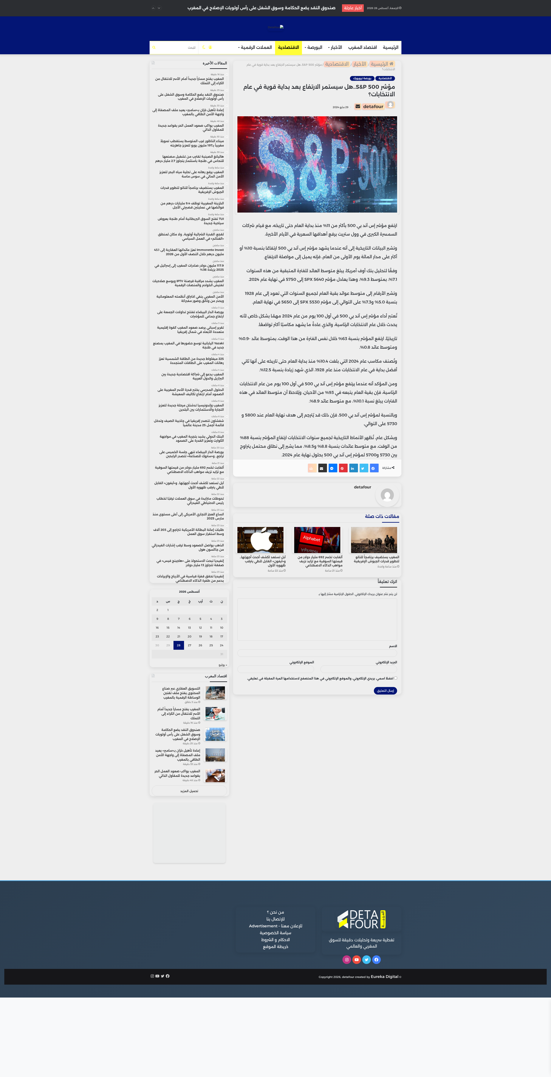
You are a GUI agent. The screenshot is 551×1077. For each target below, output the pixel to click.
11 (211, 627)
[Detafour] (275, 28)
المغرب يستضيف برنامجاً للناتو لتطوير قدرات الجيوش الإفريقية (376, 559)
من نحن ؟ (275, 912)
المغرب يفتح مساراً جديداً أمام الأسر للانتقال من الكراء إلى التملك (178, 713)
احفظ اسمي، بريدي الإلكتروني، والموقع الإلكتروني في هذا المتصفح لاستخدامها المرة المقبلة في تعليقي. (320, 678)
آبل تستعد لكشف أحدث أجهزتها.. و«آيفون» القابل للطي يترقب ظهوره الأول (263, 561)
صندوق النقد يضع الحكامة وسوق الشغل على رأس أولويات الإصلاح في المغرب (177, 734)
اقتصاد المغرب (362, 47)
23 (157, 636)
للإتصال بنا (275, 919)
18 (211, 636)
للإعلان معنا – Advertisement (275, 926)
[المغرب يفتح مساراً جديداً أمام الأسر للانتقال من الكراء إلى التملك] (215, 713)
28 (178, 645)
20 (189, 636)
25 (211, 645)
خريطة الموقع (275, 946)
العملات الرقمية (256, 47)
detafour (373, 106)
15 (168, 627)
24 (221, 645)
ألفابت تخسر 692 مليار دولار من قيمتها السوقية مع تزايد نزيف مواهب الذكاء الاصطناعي (320, 561)
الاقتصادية (288, 47)
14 (178, 627)
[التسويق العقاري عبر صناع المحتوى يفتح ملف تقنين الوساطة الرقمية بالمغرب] (215, 692)
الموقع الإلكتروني (301, 662)
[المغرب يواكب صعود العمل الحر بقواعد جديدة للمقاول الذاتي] (215, 775)
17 (221, 636)
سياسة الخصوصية (275, 933)
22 (168, 636)
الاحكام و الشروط (275, 939)
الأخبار (336, 47)
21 (178, 636)
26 (200, 645)
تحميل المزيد (189, 791)
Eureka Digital (384, 976)
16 (157, 627)
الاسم (393, 646)
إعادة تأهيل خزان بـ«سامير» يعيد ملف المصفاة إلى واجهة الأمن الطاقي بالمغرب (261, 8)
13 (189, 627)
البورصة (314, 47)
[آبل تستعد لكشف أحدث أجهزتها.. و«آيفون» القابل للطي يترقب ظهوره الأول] (260, 540)
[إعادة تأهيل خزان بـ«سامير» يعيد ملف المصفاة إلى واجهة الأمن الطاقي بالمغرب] (215, 755)
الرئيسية (390, 47)
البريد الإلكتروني (386, 662)
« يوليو (223, 665)
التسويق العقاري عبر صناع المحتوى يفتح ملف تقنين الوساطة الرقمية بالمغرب (181, 693)
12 (200, 627)
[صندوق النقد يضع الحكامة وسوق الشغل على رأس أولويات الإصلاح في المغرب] (215, 734)
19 (200, 636)
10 (221, 627)
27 (189, 645)
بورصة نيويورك (362, 78)
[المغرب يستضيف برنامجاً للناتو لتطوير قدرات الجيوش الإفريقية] (374, 540)
